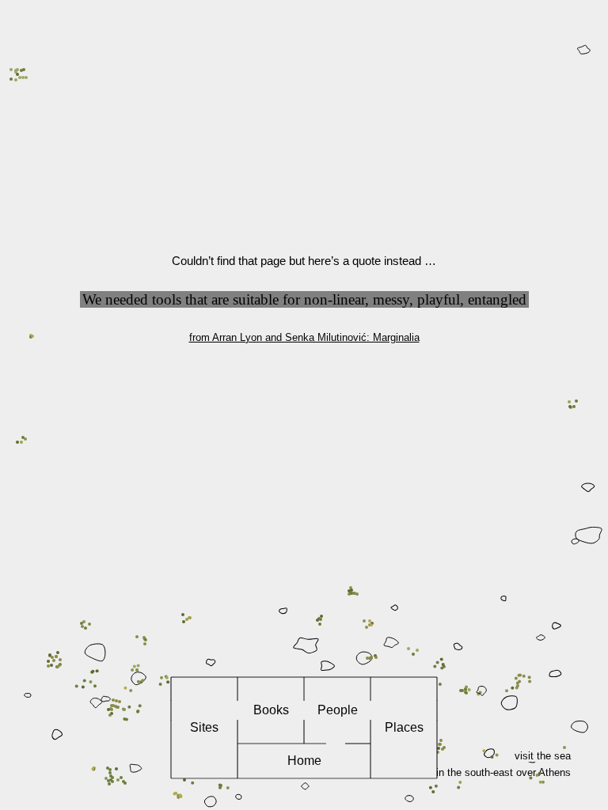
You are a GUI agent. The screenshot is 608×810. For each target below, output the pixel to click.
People (337, 710)
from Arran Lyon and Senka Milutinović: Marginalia (304, 337)
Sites (204, 727)
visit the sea (543, 756)
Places (404, 727)
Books (271, 710)
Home (304, 760)
